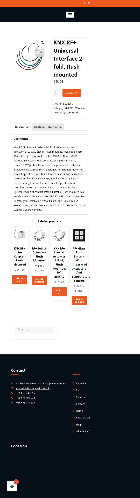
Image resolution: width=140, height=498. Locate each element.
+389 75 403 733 (25, 397)
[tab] (22, 127)
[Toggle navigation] (70, 15)
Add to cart (71, 93)
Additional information (47, 127)
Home (79, 410)
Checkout (81, 397)
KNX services (83, 417)
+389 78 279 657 (25, 402)
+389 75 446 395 (25, 393)
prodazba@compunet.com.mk (33, 388)
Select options (39, 280)
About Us (81, 383)
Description (22, 127)
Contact (80, 404)
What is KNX (83, 431)
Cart (78, 390)
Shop (79, 424)
